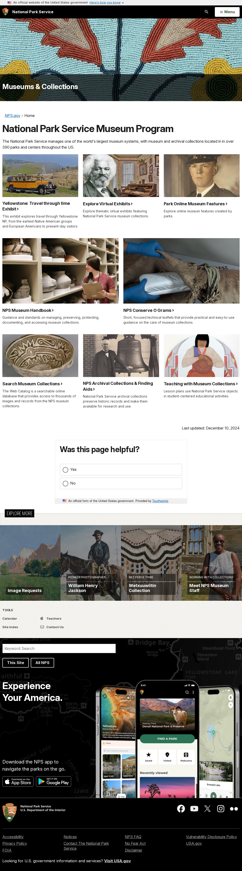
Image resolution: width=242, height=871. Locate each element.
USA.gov (194, 843)
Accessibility (13, 836)
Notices (70, 836)
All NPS (42, 662)
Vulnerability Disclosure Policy (211, 836)
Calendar (9, 618)
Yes (73, 469)
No (73, 483)
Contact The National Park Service (86, 846)
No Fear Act (135, 843)
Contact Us (55, 627)
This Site (15, 662)
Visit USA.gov (117, 860)
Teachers (53, 618)
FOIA (7, 850)
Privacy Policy (14, 843)
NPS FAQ (133, 836)
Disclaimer (133, 850)
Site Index (10, 627)
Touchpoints (160, 500)
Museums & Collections (40, 86)
